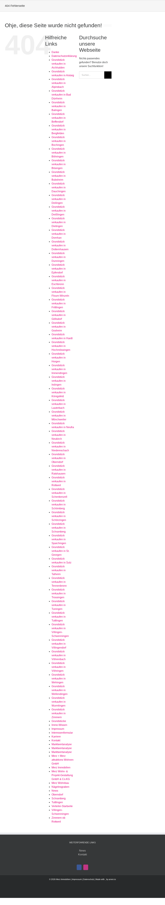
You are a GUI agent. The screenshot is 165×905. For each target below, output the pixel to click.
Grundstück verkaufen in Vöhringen (59, 667)
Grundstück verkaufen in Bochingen (59, 141)
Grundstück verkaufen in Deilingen (59, 199)
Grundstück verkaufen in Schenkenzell (59, 493)
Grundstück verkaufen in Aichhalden (59, 63)
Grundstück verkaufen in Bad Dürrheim (61, 94)
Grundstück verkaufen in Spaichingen (59, 539)
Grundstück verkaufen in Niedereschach (60, 446)
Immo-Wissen (59, 725)
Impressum (58, 728)
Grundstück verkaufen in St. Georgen (60, 551)
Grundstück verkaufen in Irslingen (59, 381)
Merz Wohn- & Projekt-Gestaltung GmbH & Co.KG (62, 775)
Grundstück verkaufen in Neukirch (59, 435)
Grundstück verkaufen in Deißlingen (59, 210)
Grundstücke (59, 721)
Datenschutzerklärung (64, 56)
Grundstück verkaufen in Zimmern (59, 713)
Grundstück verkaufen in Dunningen (59, 257)
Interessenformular (62, 732)
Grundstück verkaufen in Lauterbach (59, 404)
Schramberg (59, 798)
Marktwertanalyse (62, 744)
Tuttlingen (57, 802)
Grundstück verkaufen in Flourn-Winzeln (60, 292)
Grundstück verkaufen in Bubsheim (59, 176)
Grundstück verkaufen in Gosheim (59, 326)
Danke (55, 52)
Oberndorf (57, 794)
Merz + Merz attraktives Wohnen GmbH (62, 760)
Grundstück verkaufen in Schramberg (59, 528)
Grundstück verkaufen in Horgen (59, 357)
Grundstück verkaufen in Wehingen (59, 678)
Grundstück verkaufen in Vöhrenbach (59, 655)
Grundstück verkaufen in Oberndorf (59, 458)
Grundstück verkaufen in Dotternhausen (60, 245)
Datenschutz (88, 879)
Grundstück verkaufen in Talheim (59, 570)
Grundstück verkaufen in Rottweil (59, 481)
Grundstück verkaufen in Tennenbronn (59, 582)
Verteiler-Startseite (62, 806)
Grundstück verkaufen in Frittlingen (59, 303)
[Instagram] (85, 867)
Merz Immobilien (61, 767)
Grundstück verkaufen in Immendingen (59, 369)
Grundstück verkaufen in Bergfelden (59, 129)
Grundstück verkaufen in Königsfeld (59, 392)
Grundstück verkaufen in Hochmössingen (61, 346)
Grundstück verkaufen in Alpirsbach (59, 83)
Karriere (56, 736)
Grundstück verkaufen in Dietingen (59, 222)
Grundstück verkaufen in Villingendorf (59, 644)
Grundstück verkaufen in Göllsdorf (59, 315)
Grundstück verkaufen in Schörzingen (59, 516)
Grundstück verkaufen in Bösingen (59, 164)
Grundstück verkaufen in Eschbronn (59, 280)
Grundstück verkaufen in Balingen (59, 106)
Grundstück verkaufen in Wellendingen (60, 690)
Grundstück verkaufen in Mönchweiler (59, 415)
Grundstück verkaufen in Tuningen (59, 605)
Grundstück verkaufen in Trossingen (59, 593)
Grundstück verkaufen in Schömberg (59, 504)
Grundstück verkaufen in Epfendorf (59, 268)
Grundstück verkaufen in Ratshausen (59, 470)
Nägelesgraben (60, 786)
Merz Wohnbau (60, 783)
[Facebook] (79, 867)
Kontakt (56, 740)
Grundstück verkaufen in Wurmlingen (59, 702)
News (55, 790)
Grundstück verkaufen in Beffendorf (59, 118)
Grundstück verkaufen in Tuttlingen (59, 616)
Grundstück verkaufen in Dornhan (59, 234)
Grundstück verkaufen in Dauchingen (59, 187)
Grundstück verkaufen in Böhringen (59, 152)
